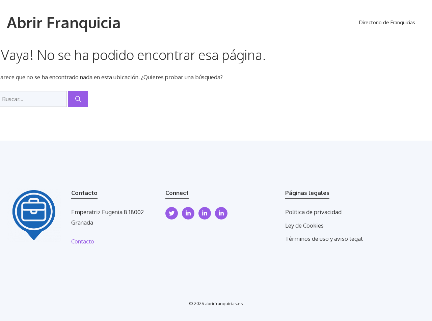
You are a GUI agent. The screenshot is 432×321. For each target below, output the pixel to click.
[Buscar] (78, 99)
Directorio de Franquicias (387, 22)
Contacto (82, 241)
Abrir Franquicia (64, 22)
